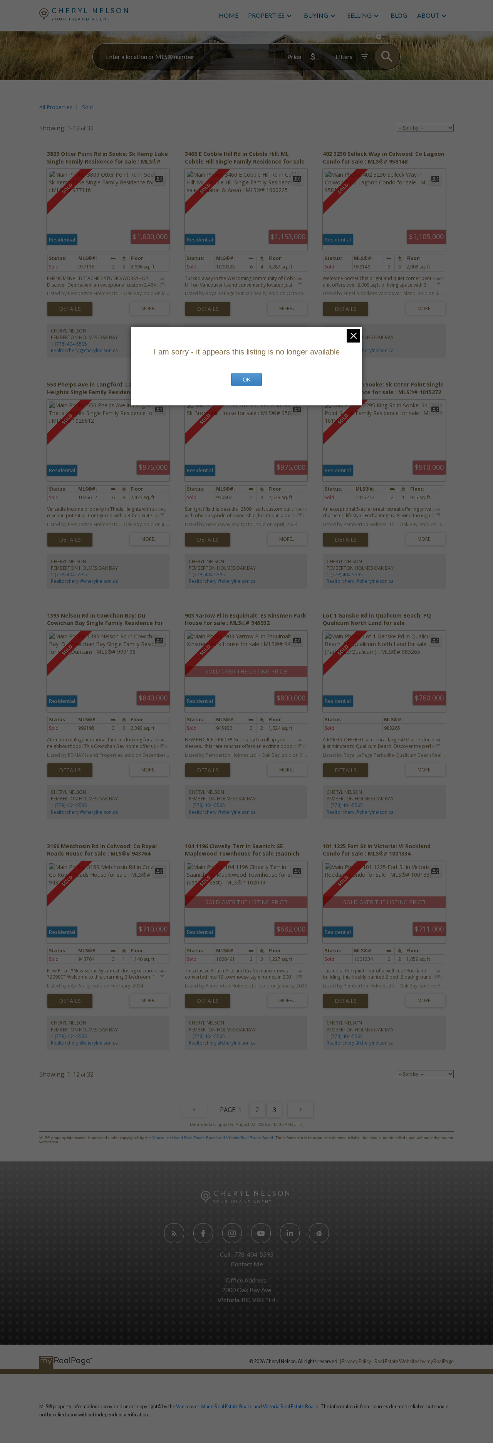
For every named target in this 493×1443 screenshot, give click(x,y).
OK (246, 379)
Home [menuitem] (228, 15)
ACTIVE (366, 36)
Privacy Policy (356, 1361)
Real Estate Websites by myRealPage (414, 1361)
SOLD (395, 36)
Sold (87, 107)
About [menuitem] (428, 15)
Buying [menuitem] (316, 15)
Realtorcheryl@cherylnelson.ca (84, 350)
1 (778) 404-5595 (69, 344)
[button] (174, 1233)
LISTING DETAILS (69, 309)
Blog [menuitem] (399, 15)
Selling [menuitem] (359, 15)
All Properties (55, 107)
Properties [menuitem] (266, 15)
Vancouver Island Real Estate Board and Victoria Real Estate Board (212, 1138)
